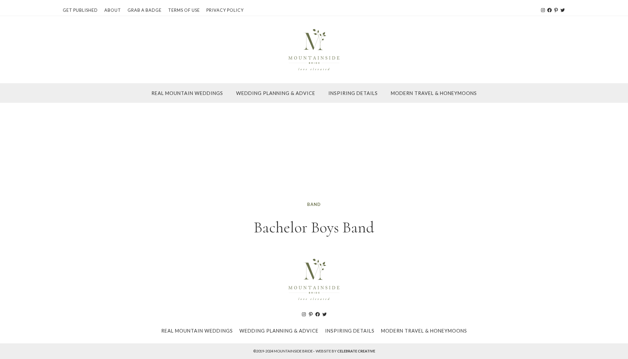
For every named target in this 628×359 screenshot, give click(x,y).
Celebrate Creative (356, 351)
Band (314, 204)
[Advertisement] (314, 151)
